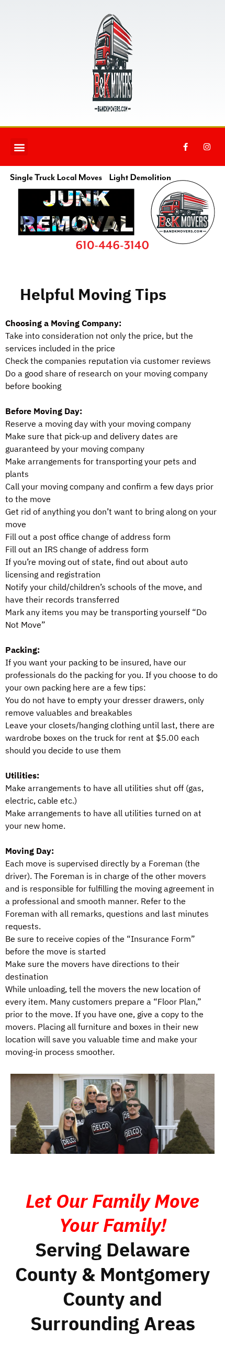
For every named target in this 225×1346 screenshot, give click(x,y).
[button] (19, 146)
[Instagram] (207, 147)
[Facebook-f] (185, 147)
